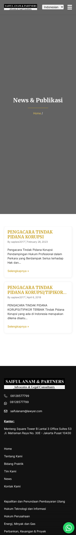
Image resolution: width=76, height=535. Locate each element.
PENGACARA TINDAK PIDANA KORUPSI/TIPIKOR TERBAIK (35, 292)
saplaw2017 (18, 241)
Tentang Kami (13, 456)
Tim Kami (10, 471)
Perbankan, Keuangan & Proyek (25, 531)
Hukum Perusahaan (17, 516)
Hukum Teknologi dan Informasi (25, 508)
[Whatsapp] (68, 527)
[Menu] (70, 7)
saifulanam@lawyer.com (26, 411)
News (8, 478)
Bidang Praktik (14, 463)
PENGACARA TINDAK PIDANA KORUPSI (30, 234)
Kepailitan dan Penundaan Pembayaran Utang (34, 501)
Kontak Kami (12, 486)
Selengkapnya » (18, 271)
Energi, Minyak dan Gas (19, 523)
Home (37, 113)
